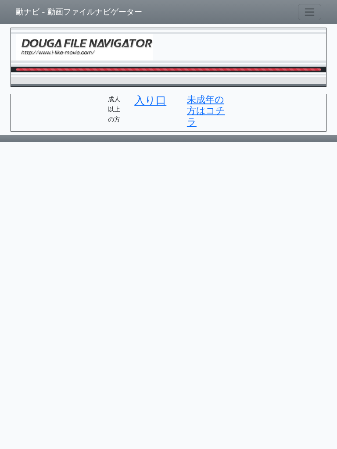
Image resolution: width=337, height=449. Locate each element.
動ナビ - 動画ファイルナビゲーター (79, 12)
